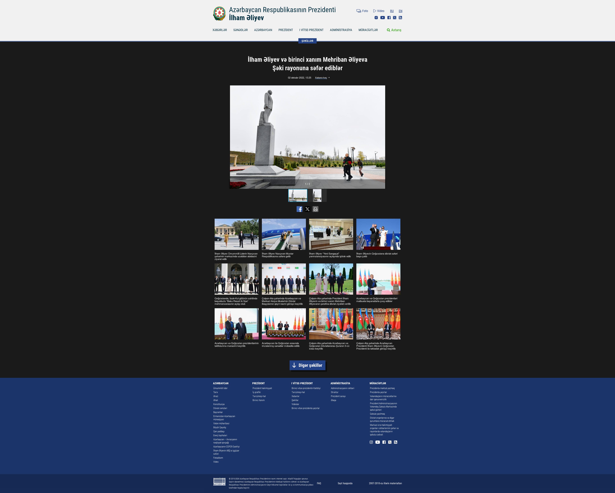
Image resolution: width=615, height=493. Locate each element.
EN (400, 11)
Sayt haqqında (345, 483)
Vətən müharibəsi (221, 423)
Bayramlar (218, 412)
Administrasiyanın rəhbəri (342, 388)
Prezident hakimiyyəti (262, 388)
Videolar (295, 404)
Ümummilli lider (220, 388)
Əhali (215, 400)
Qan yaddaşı (219, 431)
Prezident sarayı (338, 396)
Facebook (389, 17)
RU (392, 11)
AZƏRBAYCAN (263, 30)
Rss (400, 17)
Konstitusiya (219, 404)
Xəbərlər (295, 396)
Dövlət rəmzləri (220, 408)
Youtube (382, 17)
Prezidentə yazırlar (378, 392)
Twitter (394, 17)
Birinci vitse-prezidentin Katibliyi (306, 388)
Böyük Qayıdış (219, 427)
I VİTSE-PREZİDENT (311, 30)
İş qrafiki (257, 392)
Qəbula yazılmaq (377, 413)
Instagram (376, 17)
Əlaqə (333, 400)
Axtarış (396, 30)
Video (380, 11)
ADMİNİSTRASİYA (341, 30)
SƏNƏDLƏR (240, 30)
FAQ (319, 483)
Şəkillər (295, 400)
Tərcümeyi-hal (259, 396)
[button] (383, 137)
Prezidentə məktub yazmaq (382, 388)
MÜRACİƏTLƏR (368, 30)
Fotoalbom (218, 457)
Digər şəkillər (310, 365)
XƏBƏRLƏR (220, 30)
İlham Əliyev (246, 18)
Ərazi (215, 396)
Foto (365, 11)
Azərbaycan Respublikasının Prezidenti (282, 10)
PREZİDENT (286, 30)
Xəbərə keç (321, 77)
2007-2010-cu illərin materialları (385, 483)
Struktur (334, 392)
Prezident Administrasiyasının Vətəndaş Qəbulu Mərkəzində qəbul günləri (383, 406)
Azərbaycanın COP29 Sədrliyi (226, 446)
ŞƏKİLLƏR (307, 40)
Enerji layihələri (220, 435)
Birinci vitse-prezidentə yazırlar (306, 408)
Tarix (215, 392)
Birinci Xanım (259, 400)
